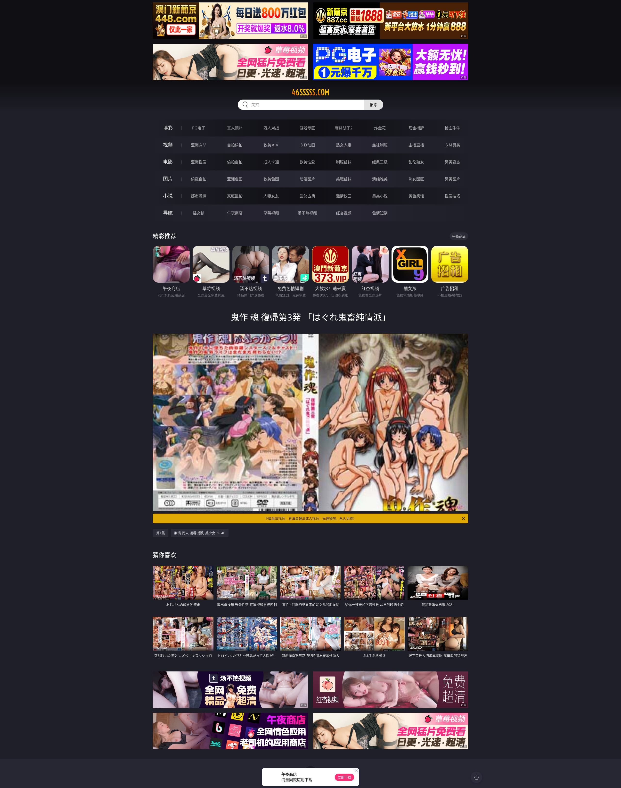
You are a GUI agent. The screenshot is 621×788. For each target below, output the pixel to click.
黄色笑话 (416, 196)
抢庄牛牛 (452, 128)
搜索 (373, 104)
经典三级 (380, 162)
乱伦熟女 (416, 162)
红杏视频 (343, 213)
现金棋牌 (416, 128)
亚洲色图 (235, 179)
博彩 (168, 128)
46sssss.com (310, 92)
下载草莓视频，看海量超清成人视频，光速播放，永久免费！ (310, 518)
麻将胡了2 (343, 128)
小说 (168, 196)
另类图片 (452, 179)
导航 (168, 213)
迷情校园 (343, 196)
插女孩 (198, 213)
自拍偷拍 (235, 145)
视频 (168, 145)
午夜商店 (235, 213)
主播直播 (416, 145)
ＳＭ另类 (452, 145)
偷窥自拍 (198, 179)
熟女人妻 (343, 145)
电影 (168, 162)
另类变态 (452, 162)
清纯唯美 (380, 179)
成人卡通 (271, 162)
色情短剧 (380, 213)
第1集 (160, 533)
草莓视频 (271, 213)
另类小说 (380, 196)
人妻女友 (271, 196)
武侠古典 (307, 196)
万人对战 (271, 128)
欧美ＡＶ (271, 145)
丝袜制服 (380, 145)
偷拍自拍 (235, 162)
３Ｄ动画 (307, 145)
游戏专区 (307, 128)
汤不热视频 (307, 213)
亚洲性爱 (198, 162)
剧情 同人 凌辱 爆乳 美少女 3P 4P (199, 533)
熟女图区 (416, 179)
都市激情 (198, 196)
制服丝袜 (343, 162)
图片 (168, 179)
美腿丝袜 (343, 179)
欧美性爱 (307, 162)
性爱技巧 (452, 196)
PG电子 (198, 128)
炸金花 (380, 128)
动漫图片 (307, 179)
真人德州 (235, 128)
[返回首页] (476, 777)
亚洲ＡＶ (198, 145)
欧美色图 (271, 179)
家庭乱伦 (235, 196)
